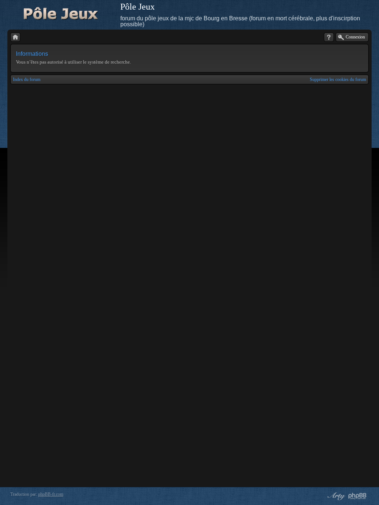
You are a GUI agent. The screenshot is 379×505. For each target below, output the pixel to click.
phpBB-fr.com (50, 494)
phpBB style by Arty (335, 496)
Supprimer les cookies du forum (338, 79)
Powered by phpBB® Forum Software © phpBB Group (357, 496)
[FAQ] (329, 37)
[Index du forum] (15, 37)
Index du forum (26, 79)
